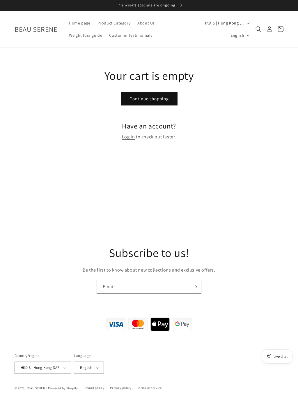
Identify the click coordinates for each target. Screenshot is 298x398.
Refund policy (94, 388)
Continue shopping (149, 98)
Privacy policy (121, 388)
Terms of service (149, 388)
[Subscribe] (194, 287)
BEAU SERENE (36, 388)
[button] (258, 29)
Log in (128, 137)
